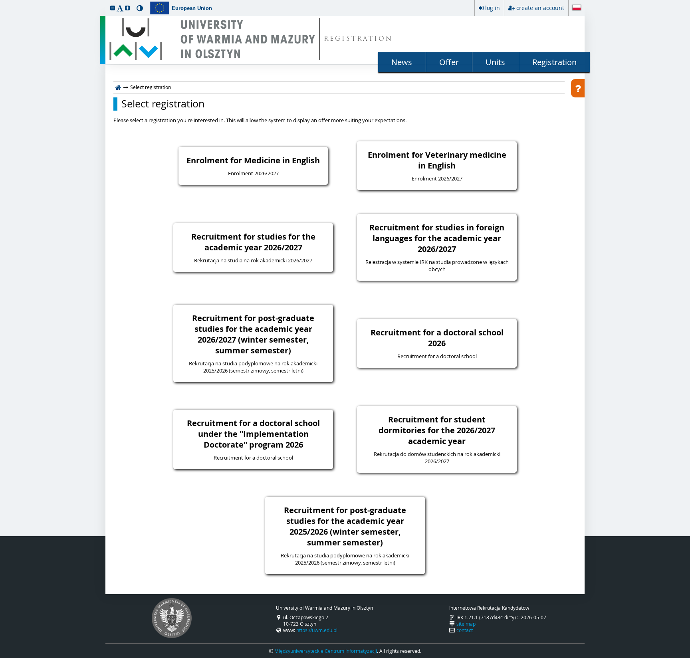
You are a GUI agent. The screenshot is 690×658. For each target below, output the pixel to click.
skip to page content (2, 2)
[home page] (118, 87)
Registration (554, 62)
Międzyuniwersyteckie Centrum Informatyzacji (325, 651)
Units (495, 62)
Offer (449, 62)
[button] (112, 8)
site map (466, 623)
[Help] (578, 88)
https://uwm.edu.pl (316, 630)
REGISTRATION (358, 39)
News (401, 62)
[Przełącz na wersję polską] (577, 8)
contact (464, 630)
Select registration (162, 103)
